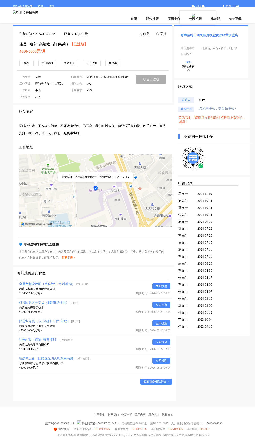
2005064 (205, 428)
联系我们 (113, 414)
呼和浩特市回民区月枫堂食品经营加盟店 (209, 35)
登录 (228, 6)
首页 (134, 18)
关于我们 (99, 414)
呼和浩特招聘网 (23, 6)
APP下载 (235, 18)
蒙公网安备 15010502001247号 (100, 423)
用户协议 (153, 414)
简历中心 (174, 18)
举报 (162, 34)
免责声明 (126, 414)
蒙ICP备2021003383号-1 (59, 423)
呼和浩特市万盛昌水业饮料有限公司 (41, 363)
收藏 (146, 34)
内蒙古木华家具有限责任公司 (37, 288)
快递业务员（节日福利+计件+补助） (49, 321)
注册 (236, 6)
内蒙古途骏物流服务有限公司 (37, 326)
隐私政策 (167, 414)
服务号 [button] (200, 6)
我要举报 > (68, 257)
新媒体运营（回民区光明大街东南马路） (55, 358)
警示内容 (140, 414)
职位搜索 (152, 18)
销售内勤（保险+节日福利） (46, 339)
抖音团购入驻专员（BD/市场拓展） (48, 302)
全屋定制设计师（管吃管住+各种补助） (54, 284)
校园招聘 (195, 18)
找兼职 (215, 18)
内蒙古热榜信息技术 (31, 307)
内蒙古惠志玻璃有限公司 (34, 344)
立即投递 (161, 286)
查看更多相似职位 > (156, 381)
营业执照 (64, 429)
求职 (51, 6)
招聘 (40, 6)
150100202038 (213, 423)
